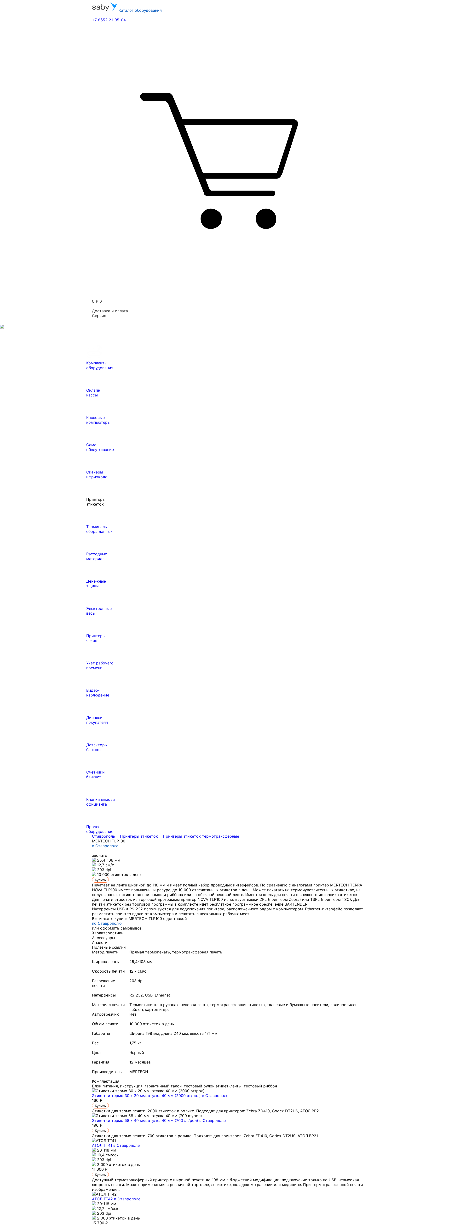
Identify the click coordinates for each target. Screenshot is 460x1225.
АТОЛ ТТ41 (116, 1145)
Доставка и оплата (110, 310)
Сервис (99, 315)
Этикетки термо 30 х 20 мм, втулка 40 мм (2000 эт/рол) (160, 1095)
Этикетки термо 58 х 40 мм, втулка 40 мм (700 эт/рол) (159, 1120)
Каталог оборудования (139, 10)
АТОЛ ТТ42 (116, 1199)
